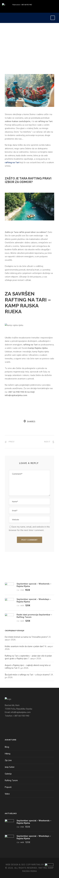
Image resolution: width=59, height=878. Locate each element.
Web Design (12, 864)
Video (7, 794)
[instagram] (13, 8)
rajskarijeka (14, 33)
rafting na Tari (12, 162)
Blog (30, 33)
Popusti (8, 787)
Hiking (7, 753)
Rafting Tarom (11, 780)
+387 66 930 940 (26, 5)
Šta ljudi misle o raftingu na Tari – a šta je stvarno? (27, 674)
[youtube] (8, 8)
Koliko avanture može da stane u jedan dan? (24, 646)
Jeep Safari (9, 767)
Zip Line (8, 760)
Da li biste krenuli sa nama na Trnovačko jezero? (26, 637)
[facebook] (4, 8)
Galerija (8, 774)
